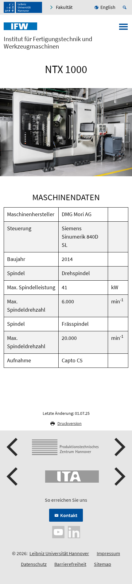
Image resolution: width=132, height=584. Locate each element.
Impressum (108, 553)
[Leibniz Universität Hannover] (23, 7)
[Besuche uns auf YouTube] (58, 531)
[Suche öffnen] (125, 7)
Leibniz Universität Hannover (59, 553)
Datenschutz (34, 564)
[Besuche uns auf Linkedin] (74, 531)
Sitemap (102, 564)
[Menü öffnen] (123, 28)
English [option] (107, 7)
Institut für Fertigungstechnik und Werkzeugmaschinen (48, 42)
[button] (13, 447)
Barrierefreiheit (70, 564)
